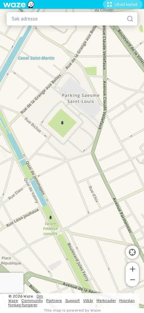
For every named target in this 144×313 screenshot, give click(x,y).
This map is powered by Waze (72, 310)
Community (32, 301)
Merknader (106, 301)
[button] (132, 268)
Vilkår (88, 301)
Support (72, 301)
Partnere (54, 301)
